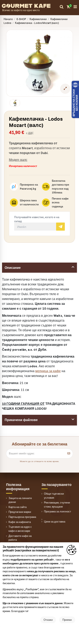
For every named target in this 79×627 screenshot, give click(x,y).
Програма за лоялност (57, 511)
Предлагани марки (20, 511)
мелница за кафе (48, 371)
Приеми (67, 619)
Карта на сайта (18, 507)
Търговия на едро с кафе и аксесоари (20, 528)
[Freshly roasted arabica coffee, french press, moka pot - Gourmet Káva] (31, 5)
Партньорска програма (22, 516)
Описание (13, 268)
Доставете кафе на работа (20, 538)
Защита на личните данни (20, 500)
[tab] (39, 268)
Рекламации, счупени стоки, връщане (57, 504)
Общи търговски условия (54, 495)
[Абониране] (69, 453)
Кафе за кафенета (20, 522)
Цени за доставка (54, 521)
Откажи (48, 619)
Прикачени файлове (21, 420)
